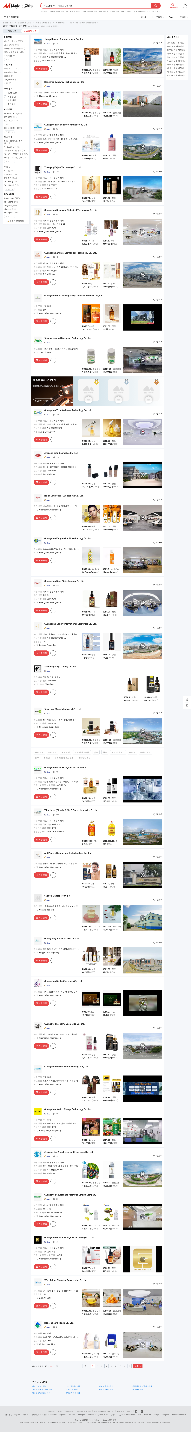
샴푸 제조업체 (126, 11)
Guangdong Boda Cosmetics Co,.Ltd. (62, 938)
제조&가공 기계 (13, 41)
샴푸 (96, 752)
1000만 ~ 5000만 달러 (16, 154)
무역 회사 (11, 68)
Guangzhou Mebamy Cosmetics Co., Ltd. (64, 1023)
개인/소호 (10, 79)
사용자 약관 (69, 1411)
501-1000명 (11, 185)
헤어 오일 (66, 752)
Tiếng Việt (165, 1414)
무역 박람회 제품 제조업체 (142, 1386)
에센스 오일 (145, 752)
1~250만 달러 (12, 146)
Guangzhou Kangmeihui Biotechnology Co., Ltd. (68, 538)
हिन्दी (139, 1414)
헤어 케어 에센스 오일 (142, 11)
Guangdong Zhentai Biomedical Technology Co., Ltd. (70, 252)
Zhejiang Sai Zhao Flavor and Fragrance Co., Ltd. (68, 1152)
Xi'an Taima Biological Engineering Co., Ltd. (66, 1280)
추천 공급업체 (173, 37)
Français (53, 1414)
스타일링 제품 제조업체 (177, 42)
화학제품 (10, 55)
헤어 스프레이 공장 (106, 1389)
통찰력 (129, 1411)
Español (62, 1414)
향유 (105, 752)
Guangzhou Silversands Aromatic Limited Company (70, 1194)
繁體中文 (35, 1414)
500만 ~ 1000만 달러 (15, 157)
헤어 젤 (132, 752)
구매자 (143, 17)
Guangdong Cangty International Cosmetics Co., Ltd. (70, 623)
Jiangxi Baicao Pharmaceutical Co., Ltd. (64, 39)
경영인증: (38, 60)
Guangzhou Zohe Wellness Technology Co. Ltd (67, 410)
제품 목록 (12, 31)
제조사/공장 (13, 72)
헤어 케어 (39, 752)
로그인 (185, 7)
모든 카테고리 (13, 17)
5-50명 (9, 170)
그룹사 (8, 76)
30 (51, 1366)
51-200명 (10, 174)
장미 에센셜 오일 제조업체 (178, 57)
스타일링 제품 (84, 758)
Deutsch (72, 1414)
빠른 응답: (38, 274)
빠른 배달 (11, 100)
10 (46, 1366)
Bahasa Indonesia (179, 1414)
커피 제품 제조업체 (106, 1386)
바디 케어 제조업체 (73, 11)
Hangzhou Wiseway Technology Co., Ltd (64, 81)
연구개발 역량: (40, 57)
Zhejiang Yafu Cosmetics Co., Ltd (61, 452)
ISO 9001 (10, 117)
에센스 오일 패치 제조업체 (178, 68)
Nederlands (130, 1414)
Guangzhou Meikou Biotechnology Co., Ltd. (65, 124)
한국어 (112, 1414)
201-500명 (10, 181)
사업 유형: (38, 49)
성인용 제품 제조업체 (176, 75)
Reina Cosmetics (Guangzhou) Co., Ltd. (63, 495)
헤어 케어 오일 (118, 752)
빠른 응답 (11, 96)
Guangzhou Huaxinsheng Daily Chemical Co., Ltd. (73, 295)
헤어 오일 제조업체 (90, 11)
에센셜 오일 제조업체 (176, 71)
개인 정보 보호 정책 (83, 1411)
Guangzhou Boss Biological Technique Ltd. (65, 767)
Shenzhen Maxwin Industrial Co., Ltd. (63, 709)
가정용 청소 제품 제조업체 (42, 1389)
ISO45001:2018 (13, 128)
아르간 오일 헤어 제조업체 (178, 60)
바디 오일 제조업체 (39, 1386)
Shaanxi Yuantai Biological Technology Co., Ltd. (68, 338)
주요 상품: (38, 53)
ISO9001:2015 (13, 113)
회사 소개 (51, 1411)
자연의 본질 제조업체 (176, 50)
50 (57, 1366)
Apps (171, 17)
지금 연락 (43, 68)
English (17, 1414)
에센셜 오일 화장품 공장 (41, 1393)
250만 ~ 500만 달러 (14, 150)
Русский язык (102, 1414)
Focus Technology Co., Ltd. (99, 1420)
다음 (136, 1366)
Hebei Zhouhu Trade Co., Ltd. (59, 1322)
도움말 (159, 17)
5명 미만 (10, 178)
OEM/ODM (12, 92)
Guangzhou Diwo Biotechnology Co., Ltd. (64, 581)
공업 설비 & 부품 (14, 52)
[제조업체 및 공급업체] (18, 6)
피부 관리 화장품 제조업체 (109, 11)
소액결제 (11, 103)
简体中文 (26, 1414)
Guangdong (12, 198)
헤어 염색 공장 (137, 1389)
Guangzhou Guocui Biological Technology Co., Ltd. (69, 1237)
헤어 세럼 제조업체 (175, 64)
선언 (60, 1411)
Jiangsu (10, 209)
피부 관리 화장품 (82, 752)
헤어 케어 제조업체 (57, 11)
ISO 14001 (11, 120)
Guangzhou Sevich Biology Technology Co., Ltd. (68, 1109)
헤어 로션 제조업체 (175, 46)
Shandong (11, 201)
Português (81, 1414)
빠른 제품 (120, 1411)
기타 (7, 83)
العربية (120, 1414)
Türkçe (156, 1414)
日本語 (44, 1414)
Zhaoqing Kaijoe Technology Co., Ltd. (63, 167)
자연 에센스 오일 (42, 758)
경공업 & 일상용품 (14, 48)
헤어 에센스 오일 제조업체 (178, 53)
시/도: (36, 96)
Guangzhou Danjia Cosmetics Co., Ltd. (63, 981)
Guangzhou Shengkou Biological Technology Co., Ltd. (71, 210)
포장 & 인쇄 (11, 44)
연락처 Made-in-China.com (104, 1411)
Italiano (91, 1414)
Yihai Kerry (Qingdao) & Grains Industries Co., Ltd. (71, 810)
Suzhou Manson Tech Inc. (57, 895)
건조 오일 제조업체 (73, 1386)
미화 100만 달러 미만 (13, 142)
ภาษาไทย (147, 1414)
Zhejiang (10, 205)
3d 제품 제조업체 (72, 1389)
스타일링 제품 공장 (73, 1393)
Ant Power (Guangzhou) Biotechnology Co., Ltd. (68, 853)
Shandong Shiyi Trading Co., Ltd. (60, 666)
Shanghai (11, 212)
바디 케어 (52, 752)
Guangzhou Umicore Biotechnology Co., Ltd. (66, 1066)
